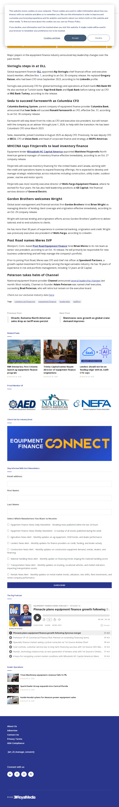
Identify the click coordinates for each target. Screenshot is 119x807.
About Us (12, 726)
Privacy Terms (14, 739)
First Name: (13, 490)
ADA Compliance (15, 743)
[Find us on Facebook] (17, 774)
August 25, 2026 (28, 690)
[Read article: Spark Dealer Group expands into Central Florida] (13, 689)
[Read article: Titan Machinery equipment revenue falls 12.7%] (13, 678)
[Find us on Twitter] (31, 774)
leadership (65, 301)
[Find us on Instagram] (24, 774)
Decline (98, 38)
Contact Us (13, 734)
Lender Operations (19, 361)
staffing (77, 301)
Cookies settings (52, 38)
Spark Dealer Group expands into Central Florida (44, 686)
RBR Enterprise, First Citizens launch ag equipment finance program (22, 369)
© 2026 (10, 797)
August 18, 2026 (28, 701)
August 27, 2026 (28, 679)
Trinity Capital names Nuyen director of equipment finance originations (59, 369)
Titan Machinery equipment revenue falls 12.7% (43, 675)
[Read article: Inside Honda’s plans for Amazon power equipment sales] (13, 700)
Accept (75, 38)
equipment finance (47, 301)
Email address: (14, 476)
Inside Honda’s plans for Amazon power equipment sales (48, 697)
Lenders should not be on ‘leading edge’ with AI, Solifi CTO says (94, 369)
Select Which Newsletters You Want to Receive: (32, 518)
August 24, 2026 (87, 377)
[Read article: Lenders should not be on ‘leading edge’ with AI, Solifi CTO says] (96, 352)
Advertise (12, 730)
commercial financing (25, 301)
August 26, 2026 (15, 377)
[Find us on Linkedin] (10, 774)
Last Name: (13, 504)
